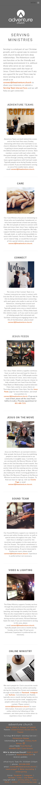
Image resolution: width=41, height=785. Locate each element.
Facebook (25, 692)
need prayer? (11, 769)
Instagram (34, 692)
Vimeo (19, 777)
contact (15, 782)
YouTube (12, 695)
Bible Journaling (27, 769)
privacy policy (24, 780)
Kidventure (17, 738)
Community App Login (28, 782)
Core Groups (27, 748)
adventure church (20, 724)
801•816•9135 (24, 764)
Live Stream (29, 777)
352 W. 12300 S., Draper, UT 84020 (21, 727)
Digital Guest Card (25, 754)
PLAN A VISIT (32, 752)
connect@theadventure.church (17, 83)
